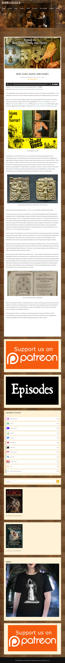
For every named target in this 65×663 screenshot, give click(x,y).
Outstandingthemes (43, 660)
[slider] (56, 84)
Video (57, 8)
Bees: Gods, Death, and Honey (32, 74)
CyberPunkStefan (41, 106)
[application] (32, 84)
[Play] (8, 84)
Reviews (51, 8)
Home (3, 8)
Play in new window (16, 87)
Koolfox (34, 106)
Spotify (23, 89)
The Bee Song (30, 210)
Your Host (35, 8)
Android (28, 89)
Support (22, 8)
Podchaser (33, 89)
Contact (4, 14)
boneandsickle (27, 77)
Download (25, 87)
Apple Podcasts (16, 89)
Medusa (27, 156)
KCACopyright (53, 106)
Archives (10, 8)
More (41, 89)
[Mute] (52, 84)
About (16, 8)
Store (28, 8)
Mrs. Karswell (43, 8)
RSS (38, 89)
